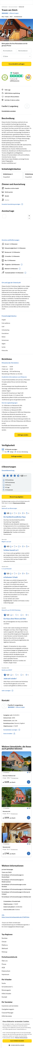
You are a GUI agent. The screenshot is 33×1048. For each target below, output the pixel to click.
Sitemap (4, 952)
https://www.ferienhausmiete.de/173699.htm (15, 917)
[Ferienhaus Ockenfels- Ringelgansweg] (16, 833)
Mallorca (5, 945)
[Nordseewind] (16, 797)
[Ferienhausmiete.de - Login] (23, 2)
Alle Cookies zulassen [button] (17, 1041)
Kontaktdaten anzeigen (9, 111)
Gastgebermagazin (8, 1009)
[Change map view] (4, 216)
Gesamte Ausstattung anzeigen (11, 204)
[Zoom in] (29, 216)
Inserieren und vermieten (10, 1006)
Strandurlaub (16, 901)
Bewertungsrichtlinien (19, 503)
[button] (27, 2)
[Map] (16, 225)
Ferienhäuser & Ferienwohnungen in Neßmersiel (16, 897)
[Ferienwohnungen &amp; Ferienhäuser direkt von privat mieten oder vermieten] (3, 2)
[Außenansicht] (16, 30)
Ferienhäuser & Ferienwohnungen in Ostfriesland (16, 889)
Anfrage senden (23, 435)
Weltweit (5, 948)
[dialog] (17, 1033)
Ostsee (4, 941)
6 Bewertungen (14, 13)
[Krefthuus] (16, 761)
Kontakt (4, 997)
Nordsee (4, 938)
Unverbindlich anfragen (16, 64)
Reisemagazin (6, 990)
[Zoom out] (29, 218)
